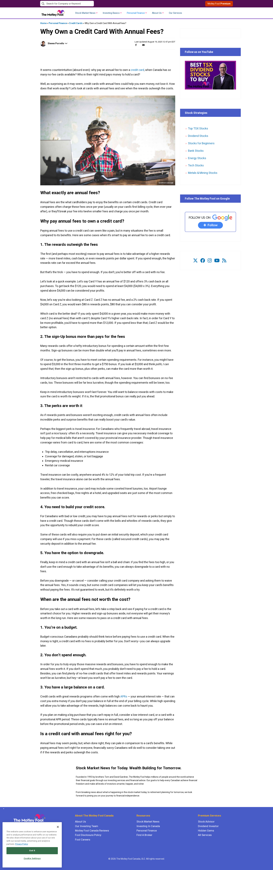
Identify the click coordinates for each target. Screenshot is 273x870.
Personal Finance (136, 13)
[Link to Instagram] (209, 260)
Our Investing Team (86, 826)
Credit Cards (76, 23)
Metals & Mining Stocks (202, 172)
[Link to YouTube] (217, 260)
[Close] (57, 826)
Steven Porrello (56, 43)
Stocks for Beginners (201, 143)
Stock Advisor (206, 821)
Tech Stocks (196, 165)
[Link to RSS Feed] (224, 260)
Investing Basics (111, 13)
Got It (32, 850)
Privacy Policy (21, 844)
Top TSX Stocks (198, 128)
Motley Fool (219, 3)
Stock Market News (85, 13)
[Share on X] (140, 45)
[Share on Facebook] (136, 45)
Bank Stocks (196, 150)
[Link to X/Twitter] (195, 260)
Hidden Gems (206, 830)
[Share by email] (143, 45)
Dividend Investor (208, 826)
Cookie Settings (32, 858)
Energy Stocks (197, 158)
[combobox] (88, 4)
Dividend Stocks (198, 136)
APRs (123, 696)
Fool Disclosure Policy (88, 835)
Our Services (175, 13)
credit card (137, 70)
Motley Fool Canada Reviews (92, 830)
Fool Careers (82, 839)
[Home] (3, 808)
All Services (205, 835)
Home (43, 23)
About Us (157, 13)
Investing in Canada (148, 826)
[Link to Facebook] (203, 260)
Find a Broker (144, 835)
